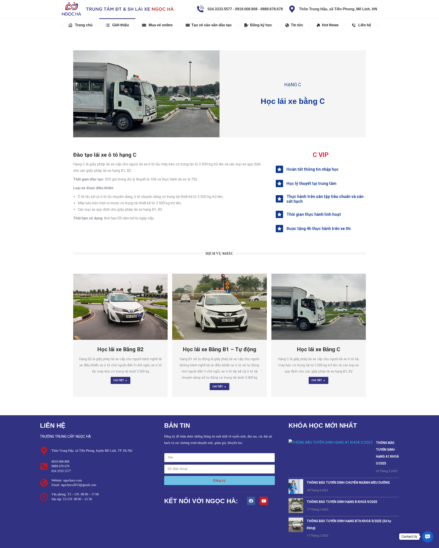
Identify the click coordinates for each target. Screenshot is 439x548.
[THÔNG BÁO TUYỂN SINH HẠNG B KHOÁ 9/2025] (296, 512)
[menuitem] (80, 25)
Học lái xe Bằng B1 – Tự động (219, 349)
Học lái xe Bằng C (318, 349)
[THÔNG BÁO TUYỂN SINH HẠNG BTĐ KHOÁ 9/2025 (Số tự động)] (296, 531)
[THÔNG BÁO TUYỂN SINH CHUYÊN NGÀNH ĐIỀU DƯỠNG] (296, 492)
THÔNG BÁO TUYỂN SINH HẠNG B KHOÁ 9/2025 (342, 502)
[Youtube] (264, 501)
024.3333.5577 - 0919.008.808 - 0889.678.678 (245, 9)
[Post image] (120, 307)
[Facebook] (251, 501)
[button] (427, 537)
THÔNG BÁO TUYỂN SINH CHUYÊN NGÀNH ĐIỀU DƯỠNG (348, 482)
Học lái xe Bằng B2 (120, 349)
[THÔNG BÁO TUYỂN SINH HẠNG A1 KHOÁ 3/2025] (330, 444)
